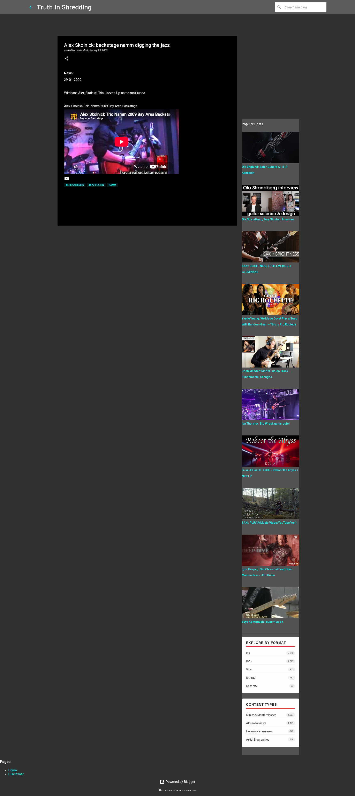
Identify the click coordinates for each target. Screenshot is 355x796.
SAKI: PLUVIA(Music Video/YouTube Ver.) (269, 522)
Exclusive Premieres (269, 731)
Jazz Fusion (96, 185)
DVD (269, 661)
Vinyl (269, 669)
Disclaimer (16, 774)
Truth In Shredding (64, 7)
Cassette (269, 686)
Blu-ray (269, 677)
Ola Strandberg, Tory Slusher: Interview (268, 219)
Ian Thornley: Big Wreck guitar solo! (266, 423)
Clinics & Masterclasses (269, 715)
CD (269, 653)
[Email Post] (66, 180)
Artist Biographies (269, 739)
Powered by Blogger (180, 782)
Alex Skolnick (75, 185)
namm (112, 185)
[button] (66, 59)
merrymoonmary (187, 790)
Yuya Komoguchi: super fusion (262, 621)
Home (12, 770)
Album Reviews (269, 723)
